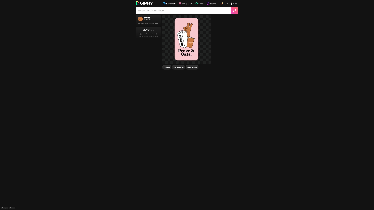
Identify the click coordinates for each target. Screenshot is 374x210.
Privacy (4, 208)
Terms (12, 208)
